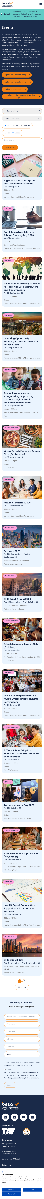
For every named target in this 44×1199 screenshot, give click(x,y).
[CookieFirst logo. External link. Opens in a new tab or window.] (2, 1172)
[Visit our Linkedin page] (5, 1117)
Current (17, 133)
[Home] (7, 4)
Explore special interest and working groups (21, 96)
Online (15, 125)
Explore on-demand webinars (16, 82)
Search (8, 147)
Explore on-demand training (15, 74)
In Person (26, 125)
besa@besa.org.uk (9, 1144)
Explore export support (13, 89)
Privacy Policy (24, 1078)
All (8, 125)
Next (20, 987)
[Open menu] (40, 4)
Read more (32, 16)
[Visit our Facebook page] (32, 1117)
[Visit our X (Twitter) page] (14, 1117)
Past (8, 133)
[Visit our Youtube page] (23, 1117)
